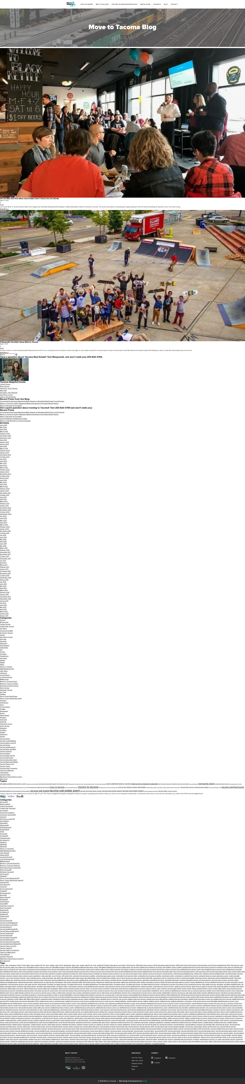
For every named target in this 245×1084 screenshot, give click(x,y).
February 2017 (4, 567)
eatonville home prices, (157, 980)
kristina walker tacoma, (223, 995)
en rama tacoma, (49, 982)
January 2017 (4, 569)
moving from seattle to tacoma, (24, 1006)
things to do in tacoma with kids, (212, 1037)
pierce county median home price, (209, 1012)
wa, (216, 1039)
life (41, 965)
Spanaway (3, 728)
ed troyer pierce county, (220, 980)
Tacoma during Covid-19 (8, 743)
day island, (57, 978)
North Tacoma (4, 386)
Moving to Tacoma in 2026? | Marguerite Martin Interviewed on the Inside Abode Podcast (29, 403)
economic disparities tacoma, (189, 980)
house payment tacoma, (234, 989)
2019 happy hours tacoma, (144, 965)
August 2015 (4, 601)
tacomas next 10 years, (55, 1037)
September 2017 (5, 559)
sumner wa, (113, 1025)
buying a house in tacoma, (111, 974)
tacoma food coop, (213, 1027)
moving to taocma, (196, 1006)
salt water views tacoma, (92, 1018)
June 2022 (3, 480)
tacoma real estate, (174, 1031)
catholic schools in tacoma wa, (152, 974)
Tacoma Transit (5, 766)
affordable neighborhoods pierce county (13, 784)
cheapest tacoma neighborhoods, (214, 974)
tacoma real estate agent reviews (91, 791)
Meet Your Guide (102, 4)
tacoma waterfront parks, (212, 1035)
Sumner (2, 737)
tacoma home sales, (123, 1029)
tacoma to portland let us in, (120, 1035)
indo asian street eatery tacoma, (196, 993)
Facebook (171, 1058)
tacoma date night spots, (91, 1027)
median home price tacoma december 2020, (24, 1001)
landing (37, 965)
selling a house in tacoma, (176, 1018)
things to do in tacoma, (170, 1037)
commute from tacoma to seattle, (84, 976)
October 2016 (4, 576)
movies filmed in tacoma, (200, 1003)
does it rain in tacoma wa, (124, 978)
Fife (1, 650)
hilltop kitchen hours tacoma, (33, 989)
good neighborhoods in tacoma (118, 784)
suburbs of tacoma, (102, 1025)
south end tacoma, (132, 1020)
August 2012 (4, 616)
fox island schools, (120, 984)
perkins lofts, (103, 1012)
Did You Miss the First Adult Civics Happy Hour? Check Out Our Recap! (29, 198)
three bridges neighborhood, (51, 1039)
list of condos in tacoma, (47, 997)
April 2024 (3, 446)
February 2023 (5, 470)
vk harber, (196, 1039)
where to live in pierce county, (69, 1044)
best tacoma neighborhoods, (143, 972)
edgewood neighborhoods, (9, 982)
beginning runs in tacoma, (48, 969)
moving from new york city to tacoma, (221, 1003)
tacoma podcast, (116, 1031)
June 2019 (3, 537)
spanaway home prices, (84, 1022)
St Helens (3, 730)
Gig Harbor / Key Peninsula (8, 393)
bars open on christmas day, (233, 967)
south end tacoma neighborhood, (150, 1020)
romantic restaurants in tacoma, (20, 1018)
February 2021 (4, 504)
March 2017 (3, 565)
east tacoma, (105, 980)
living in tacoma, (144, 997)
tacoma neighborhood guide (215, 787)
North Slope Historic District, (90, 1010)
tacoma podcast (5, 791)
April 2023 (3, 465)
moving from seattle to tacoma (71, 787)
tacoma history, (26, 1029)
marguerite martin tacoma (222, 784)
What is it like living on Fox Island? (11, 406)
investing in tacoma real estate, (231, 993)
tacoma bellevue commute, (194, 1025)
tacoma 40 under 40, (152, 1025)
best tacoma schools (63, 784)
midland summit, (154, 1001)
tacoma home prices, (55, 1029)
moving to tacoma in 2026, (163, 1006)
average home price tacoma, (191, 967)
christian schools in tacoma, (9, 976)
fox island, (50, 984)
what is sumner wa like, (160, 1041)
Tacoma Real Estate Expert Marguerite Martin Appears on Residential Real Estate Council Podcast (32, 401)
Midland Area (4, 679)
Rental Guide (145, 4)
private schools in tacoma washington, (30, 1016)
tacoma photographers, (58, 1031)
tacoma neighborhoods (233, 787)
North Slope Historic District (9, 686)
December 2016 (5, 571)
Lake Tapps (4, 671)
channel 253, (198, 974)
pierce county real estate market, (52, 1014)
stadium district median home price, (215, 1022)
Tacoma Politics (5, 754)
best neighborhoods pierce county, (11, 972)
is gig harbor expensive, (29, 995)
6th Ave (2, 620)
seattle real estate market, (159, 1018)
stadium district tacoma (168, 787)
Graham (2, 660)
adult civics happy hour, (19, 967)
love (47, 965)
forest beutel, (42, 984)
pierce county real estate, (32, 1014)
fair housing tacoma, (89, 982)
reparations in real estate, (223, 1016)
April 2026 (3, 429)
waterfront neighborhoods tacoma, (22, 1041)
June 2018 (3, 544)
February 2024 (5, 451)
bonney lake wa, (16, 974)
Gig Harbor (3, 658)
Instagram (157, 1058)
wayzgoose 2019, (82, 1041)
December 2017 (5, 552)
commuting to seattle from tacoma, (186, 976)
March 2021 (3, 501)
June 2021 (3, 497)
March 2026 (4, 431)
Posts (2, 205)
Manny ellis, (23, 999)
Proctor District (5, 707)
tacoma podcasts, (128, 1031)
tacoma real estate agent (65, 790)
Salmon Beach (4, 715)
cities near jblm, (46, 976)
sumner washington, (124, 1025)
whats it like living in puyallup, (49, 1044)
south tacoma (160, 787)
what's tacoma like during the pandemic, (26, 1044)
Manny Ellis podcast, (34, 999)
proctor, (62, 1016)
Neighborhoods (137, 1063)
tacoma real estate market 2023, (170, 1033)
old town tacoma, (183, 1010)
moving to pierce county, (53, 1006)
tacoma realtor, (228, 1033)
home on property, (104, 989)
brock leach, (26, 974)
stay (77, 965)
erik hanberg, (59, 982)
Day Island (3, 629)
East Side (3, 639)
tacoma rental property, (8, 1035)
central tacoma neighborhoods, (183, 974)
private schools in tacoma (151, 787)
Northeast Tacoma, (153, 1010)
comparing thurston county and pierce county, (213, 976)
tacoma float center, (200, 1027)
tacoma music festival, (7, 1031)
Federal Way (4, 648)
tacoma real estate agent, (207, 1031)
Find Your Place (137, 1058)
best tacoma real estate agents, (217, 972)
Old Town (3, 692)
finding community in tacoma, (150, 982)
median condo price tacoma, (136, 999)
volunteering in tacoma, (207, 1039)
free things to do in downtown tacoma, (189, 984)
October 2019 (4, 533)
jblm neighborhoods (193, 784)
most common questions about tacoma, (36, 1003)
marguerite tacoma (234, 784)
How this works (86, 4)
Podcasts (157, 4)
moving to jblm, (40, 1006)
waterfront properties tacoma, (66, 1041)
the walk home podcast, (111, 1037)
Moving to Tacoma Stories (8, 681)
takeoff (87, 965)
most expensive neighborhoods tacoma (38, 787)
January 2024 (4, 453)
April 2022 (3, 484)
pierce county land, (191, 1012)
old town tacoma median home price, (201, 1010)
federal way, (100, 982)
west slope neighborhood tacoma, (114, 1041)
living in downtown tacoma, (99, 997)
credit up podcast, (48, 978)
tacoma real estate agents (112, 791)
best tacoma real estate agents (47, 784)
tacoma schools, (32, 1035)
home (32, 965)
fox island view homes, (133, 984)
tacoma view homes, (165, 1035)
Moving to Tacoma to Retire (9, 684)
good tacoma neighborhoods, (131, 986)
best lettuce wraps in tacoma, (167, 969)
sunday (82, 965)
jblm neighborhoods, (174, 995)
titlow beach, (65, 1039)
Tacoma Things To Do (7, 764)
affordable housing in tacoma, (62, 967)
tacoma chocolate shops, (8, 1027)
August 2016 (4, 580)
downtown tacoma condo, (35, 980)
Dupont (2, 635)
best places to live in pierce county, (51, 972)
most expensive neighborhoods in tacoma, (91, 1003)
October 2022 (4, 476)
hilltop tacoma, (64, 989)
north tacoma (122, 787)
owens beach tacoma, (31, 1012)
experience (12, 965)
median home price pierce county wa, (200, 999)
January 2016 (4, 595)
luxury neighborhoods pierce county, (222, 997)
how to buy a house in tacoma (144, 784)
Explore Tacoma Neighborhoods (124, 4)
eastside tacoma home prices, (132, 980)
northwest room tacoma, (168, 1010)
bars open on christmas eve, (9, 969)
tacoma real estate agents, (27, 1033)
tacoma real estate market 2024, (192, 1033)
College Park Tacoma (7, 626)
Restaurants (4, 711)
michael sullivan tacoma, (135, 1001)
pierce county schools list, (101, 1014)
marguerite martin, (47, 999)
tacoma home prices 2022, (71, 1029)
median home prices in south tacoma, (102, 1001)
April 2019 (3, 542)
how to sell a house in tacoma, (137, 993)
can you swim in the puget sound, (131, 974)
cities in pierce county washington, (29, 976)
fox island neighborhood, (91, 984)
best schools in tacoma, (94, 972)
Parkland (3, 694)
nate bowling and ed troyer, (9, 1008)
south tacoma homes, (12, 1022)
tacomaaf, (33, 1037)
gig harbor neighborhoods (100, 784)
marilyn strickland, (90, 999)
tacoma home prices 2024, (107, 1029)
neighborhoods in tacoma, (128, 1008)
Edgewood (3, 643)
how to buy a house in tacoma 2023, (122, 991)
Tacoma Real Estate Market (9, 762)
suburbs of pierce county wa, (86, 1025)
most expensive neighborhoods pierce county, (120, 1003)
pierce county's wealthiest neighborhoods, (192, 1014)
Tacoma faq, (189, 1027)
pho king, (111, 1012)
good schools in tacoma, (113, 986)
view (94, 965)
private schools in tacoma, (9, 1016)
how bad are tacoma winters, (25, 991)
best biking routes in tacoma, (67, 969)
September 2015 (5, 599)
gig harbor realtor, (62, 986)
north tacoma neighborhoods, (137, 1010)
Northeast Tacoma (6, 690)
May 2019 (3, 539)
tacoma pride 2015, (161, 1031)
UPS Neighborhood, (95, 1039)
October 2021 (4, 495)
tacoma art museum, (166, 1025)
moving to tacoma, (67, 1006)
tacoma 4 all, (140, 1025)
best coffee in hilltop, (98, 969)
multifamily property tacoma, (212, 1006)
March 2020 (4, 525)
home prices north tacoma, (120, 989)
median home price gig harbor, (178, 999)
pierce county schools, (85, 1014)
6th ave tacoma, (5, 967)
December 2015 (5, 597)
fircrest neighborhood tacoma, (215, 982)
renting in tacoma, (209, 1016)
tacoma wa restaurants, (180, 1035)
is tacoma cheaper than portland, (84, 995)
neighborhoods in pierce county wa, (107, 1008)
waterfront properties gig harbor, (45, 1041)
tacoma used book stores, (149, 1035)
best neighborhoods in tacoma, (211, 969)
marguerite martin (206, 783)
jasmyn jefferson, (161, 995)
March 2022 (4, 487)
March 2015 (4, 611)
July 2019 (3, 535)
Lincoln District (5, 675)
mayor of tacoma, (113, 999)
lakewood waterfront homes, (29, 997)
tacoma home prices (186, 787)
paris (56, 965)
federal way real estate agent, (131, 982)
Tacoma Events (5, 745)
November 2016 (5, 573)
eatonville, (145, 980)
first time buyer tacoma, (16, 984)
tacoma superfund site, (89, 1035)
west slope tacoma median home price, (139, 1041)
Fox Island (3, 654)
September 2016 (5, 578)
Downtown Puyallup (6, 631)
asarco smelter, (177, 967)
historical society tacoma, (77, 989)
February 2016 (4, 592)
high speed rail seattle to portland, (225, 986)
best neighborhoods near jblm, (232, 969)
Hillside (2, 662)
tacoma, (133, 1025)
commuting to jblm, (168, 976)
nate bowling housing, (25, 1008)
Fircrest (2, 652)
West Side (3, 391)
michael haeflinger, (120, 1001)
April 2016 (3, 588)
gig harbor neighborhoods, (232, 984)
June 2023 (3, 461)
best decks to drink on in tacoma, (132, 969)
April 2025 (3, 440)
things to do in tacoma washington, (189, 1037)
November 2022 (5, 474)
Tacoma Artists (5, 739)
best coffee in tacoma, (113, 969)
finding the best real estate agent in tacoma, (175, 982)
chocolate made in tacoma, (234, 974)
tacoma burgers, (235, 1025)
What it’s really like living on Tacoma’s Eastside (15, 421)
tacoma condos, (68, 1027)
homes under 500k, (219, 989)
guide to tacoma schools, (183, 986)
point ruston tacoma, (236, 1014)
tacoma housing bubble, (138, 1029)
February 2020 (5, 527)
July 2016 (3, 582)
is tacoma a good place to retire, (47, 995)
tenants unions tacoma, (71, 1037)
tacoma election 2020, (147, 1027)
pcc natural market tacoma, (90, 1012)
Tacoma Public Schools (7, 756)
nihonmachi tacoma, (12, 1010)
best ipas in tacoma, (150, 969)
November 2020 (5, 510)
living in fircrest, (113, 997)
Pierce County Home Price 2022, (138, 1012)
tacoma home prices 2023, (89, 1029)
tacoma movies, (238, 1029)
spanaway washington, (156, 1022)
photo (61, 965)
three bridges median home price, (30, 1039)
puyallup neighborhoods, (136, 1016)
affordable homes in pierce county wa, (39, 967)
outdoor (52, 965)
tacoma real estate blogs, (44, 1033)
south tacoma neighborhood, (29, 1022)
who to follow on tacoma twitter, (122, 1044)
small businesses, (11, 1020)
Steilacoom (3, 734)
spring (73, 965)
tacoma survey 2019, (104, 1035)
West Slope (4, 779)
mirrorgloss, (189, 1001)
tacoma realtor (163, 791)
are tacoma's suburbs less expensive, (143, 967)
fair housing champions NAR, (73, 982)
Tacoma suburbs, (75, 1035)
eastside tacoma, (116, 980)
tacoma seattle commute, (46, 1035)
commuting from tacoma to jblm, (127, 976)
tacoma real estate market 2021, (125, 1033)
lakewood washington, (12, 997)
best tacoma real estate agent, (163, 972)
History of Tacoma (6, 667)
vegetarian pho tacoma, (166, 1039)
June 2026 (3, 425)
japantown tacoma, (149, 995)
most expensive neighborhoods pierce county (16, 787)
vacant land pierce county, (110, 1039)
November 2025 (5, 438)
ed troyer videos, (233, 980)
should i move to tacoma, (216, 1018)
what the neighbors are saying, (198, 1041)
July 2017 (3, 561)
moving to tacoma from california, (85, 1006)
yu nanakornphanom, (158, 1044)
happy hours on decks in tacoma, (203, 986)
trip (91, 965)
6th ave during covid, (205, 965)
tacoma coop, (78, 1027)
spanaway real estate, (141, 1022)
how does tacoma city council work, (47, 991)
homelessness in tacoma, (137, 989)
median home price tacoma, (222, 999)
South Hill (3, 722)
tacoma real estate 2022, (189, 1031)
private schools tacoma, (51, 1016)
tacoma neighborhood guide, (24, 1031)
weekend (100, 965)
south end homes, (83, 1020)
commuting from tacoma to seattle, (150, 976)
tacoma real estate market (133, 791)
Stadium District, (197, 1022)
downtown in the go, (160, 978)
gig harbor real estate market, (46, 986)
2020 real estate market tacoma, (164, 965)
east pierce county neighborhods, (78, 980)
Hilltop (2, 665)
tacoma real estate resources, (213, 1033)
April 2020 (3, 523)
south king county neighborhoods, (184, 1020)
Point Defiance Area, (213, 1014)
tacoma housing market (201, 787)
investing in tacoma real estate (180, 784)
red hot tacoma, (197, 1016)
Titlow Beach (4, 773)
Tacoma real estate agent (8, 760)
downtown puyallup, (188, 978)
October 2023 (4, 457)
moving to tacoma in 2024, (145, 1006)
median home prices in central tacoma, (52, 1001)
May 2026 (3, 427)
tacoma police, (139, 1031)
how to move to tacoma (164, 784)
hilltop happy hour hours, (16, 989)
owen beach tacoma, (17, 1012)
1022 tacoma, (131, 965)
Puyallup (2, 709)
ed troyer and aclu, (205, 980)
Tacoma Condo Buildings (8, 741)
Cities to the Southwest (8, 397)
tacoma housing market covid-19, (173, 1029)
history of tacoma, (92, 989)
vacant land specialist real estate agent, (132, 1039)
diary (6, 965)
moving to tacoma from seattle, (107, 1006)
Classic (2, 965)
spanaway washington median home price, (178, 1022)
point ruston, (224, 1014)
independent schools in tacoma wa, (174, 993)
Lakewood (3, 673)
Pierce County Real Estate (8, 696)
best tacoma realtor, (235, 972)
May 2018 (3, 546)
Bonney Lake (4, 622)
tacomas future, (41, 1037)
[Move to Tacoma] (71, 4)
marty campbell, (101, 999)
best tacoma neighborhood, (124, 972)
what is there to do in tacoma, (178, 1041)
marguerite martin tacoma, (62, 999)
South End (3, 720)
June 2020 (3, 518)
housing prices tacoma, (8, 991)
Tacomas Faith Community (8, 768)
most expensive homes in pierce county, (63, 1003)
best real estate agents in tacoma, (74, 972)
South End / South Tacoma (8, 388)
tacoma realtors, (239, 1033)
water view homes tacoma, (227, 1039)
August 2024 (4, 444)
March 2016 (4, 590)
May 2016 (3, 586)
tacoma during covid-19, (108, 1027)
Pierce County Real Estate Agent (11, 698)
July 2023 (3, 459)
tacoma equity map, (161, 1027)
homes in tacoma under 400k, (171, 989)
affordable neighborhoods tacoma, (110, 967)
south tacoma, (224, 1020)
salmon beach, (79, 1018)
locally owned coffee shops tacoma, (198, 997)
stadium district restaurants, (21, 1025)
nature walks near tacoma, (41, 1008)
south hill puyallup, (167, 1020)
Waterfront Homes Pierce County (11, 777)
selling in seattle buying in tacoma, (196, 1018)
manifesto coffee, (13, 999)
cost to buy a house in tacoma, (16, 978)
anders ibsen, (126, 967)
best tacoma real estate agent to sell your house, (190, 972)
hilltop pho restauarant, (51, 989)
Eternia (133, 1081)
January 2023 (4, 472)
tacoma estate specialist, (176, 1027)
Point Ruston (4, 703)
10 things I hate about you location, (114, 965)
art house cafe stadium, (164, 967)
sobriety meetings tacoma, (42, 1020)
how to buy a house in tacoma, (100, 991)
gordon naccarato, (147, 986)
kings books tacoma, (209, 995)
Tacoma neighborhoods (7, 747)
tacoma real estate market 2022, (147, 1033)
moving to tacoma (88, 787)
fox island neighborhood (89, 784)
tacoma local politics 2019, (193, 1029)
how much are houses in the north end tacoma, (74, 991)
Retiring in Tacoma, (238, 1016)
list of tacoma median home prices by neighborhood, (72, 997)
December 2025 (5, 436)
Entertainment (4, 646)
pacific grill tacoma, (45, 1012)
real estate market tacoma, (183, 1016)
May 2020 (3, 520)
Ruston (2, 713)
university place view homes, (79, 1039)
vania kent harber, (152, 1039)
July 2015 (3, 603)
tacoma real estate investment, (63, 1033)
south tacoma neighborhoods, (49, 1022)
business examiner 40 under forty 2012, (69, 974)
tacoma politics (26, 791)
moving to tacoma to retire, (181, 1006)
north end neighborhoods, (51, 1010)
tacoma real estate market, (83, 1033)
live (44, 965)
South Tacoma (4, 726)
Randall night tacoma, (152, 1016)
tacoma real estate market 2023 (151, 791)
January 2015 (4, 614)
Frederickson (4, 656)
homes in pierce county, (153, 989)
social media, (55, 1020)
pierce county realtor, (71, 1014)
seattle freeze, (145, 1018)
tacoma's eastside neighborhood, (18, 1037)
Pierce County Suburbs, (118, 1014)
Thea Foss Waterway (7, 770)
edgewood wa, (38, 982)
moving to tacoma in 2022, (127, 1006)
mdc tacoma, (123, 999)
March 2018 (3, 548)
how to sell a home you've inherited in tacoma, (112, 993)
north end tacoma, (66, 1010)
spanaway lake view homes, (101, 1022)
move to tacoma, (168, 1003)
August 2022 (4, 478)
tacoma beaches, (179, 1025)
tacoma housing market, (154, 1029)
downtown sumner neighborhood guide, (221, 978)
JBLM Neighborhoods (7, 669)
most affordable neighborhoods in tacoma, (221, 1001)
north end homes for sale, (34, 1010)
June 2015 (3, 605)
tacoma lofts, (206, 1029)
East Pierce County (6, 395)
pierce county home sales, (176, 1012)
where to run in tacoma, (103, 1044)
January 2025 (4, 442)
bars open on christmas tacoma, (29, 969)
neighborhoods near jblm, (197, 1008)
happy (28, 965)
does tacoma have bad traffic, (143, 978)
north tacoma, (104, 1010)
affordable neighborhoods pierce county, (85, 967)
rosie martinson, (36, 1018)
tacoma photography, (73, 1031)
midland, (146, 1001)
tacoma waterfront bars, (196, 1035)
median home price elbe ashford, (157, 999)
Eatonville (3, 641)
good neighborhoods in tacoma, (94, 986)
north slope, (77, 1010)
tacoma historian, (15, 1029)
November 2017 (5, 554)
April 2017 (3, 563)
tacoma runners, (21, 1035)
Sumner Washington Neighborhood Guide (13, 419)
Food (23, 965)
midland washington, (178, 1001)
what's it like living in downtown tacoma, (222, 1041)
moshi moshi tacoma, (200, 1001)
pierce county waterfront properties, (166, 1014)
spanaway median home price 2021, (122, 1022)
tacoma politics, (149, 1031)
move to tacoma (57, 787)
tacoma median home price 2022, (222, 1029)
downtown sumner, (201, 978)
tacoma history (177, 787)
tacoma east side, (122, 1027)
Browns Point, (35, 974)
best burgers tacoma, (84, 969)
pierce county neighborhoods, (14, 1014)
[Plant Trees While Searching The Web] (122, 123)
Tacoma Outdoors (6, 751)
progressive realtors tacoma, (90, 1016)
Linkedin (157, 1063)
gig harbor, (220, 984)
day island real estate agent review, (73, 978)
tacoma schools (172, 791)
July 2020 (3, 516)
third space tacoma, (12, 1039)
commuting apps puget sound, (106, 976)
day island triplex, (90, 978)
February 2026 (5, 434)
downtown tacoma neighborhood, (55, 980)
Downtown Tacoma (6, 633)
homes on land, (187, 989)
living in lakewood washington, (129, 997)
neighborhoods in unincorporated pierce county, (152, 1008)
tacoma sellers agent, (62, 1035)
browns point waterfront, (48, 974)
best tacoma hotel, (108, 972)
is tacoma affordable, (65, 995)
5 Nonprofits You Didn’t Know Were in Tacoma (19, 342)
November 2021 (5, 493)
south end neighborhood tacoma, (100, 1020)
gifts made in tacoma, (209, 984)
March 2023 (4, 468)
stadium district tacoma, (39, 1025)
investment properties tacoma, (10, 995)
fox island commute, (60, 984)
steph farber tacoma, (54, 1025)
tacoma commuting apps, (54, 1027)
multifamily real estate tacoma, (232, 1006)
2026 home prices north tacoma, (187, 965)
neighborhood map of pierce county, (62, 1008)
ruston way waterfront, (66, 1018)
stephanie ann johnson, (69, 1025)
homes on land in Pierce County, (202, 989)
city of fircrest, (57, 976)
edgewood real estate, (25, 982)
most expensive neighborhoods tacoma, (149, 1003)
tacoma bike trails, (209, 1025)
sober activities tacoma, (25, 1020)
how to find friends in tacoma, (222, 991)
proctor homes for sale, (72, 1016)
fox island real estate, (106, 984)
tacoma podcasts (16, 791)
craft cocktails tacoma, (34, 978)
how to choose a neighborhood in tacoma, (174, 991)
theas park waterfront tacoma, (129, 1037)
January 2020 (4, 529)
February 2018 (4, 550)
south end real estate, (118, 1020)
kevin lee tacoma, (196, 995)
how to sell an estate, (155, 993)
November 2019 (5, 531)
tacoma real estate (39, 790)
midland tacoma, (165, 1001)
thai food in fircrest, (85, 1037)
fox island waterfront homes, (150, 984)
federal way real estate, (113, 982)
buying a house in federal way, (93, 974)
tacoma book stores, (223, 1025)
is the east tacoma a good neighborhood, (129, 995)
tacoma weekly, (226, 1035)
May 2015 (3, 607)
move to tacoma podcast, (183, 1003)
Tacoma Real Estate (6, 758)
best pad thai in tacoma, (31, 972)
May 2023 (3, 463)
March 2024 (4, 448)
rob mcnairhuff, (5, 1018)
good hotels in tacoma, (76, 986)
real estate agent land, (166, 1016)
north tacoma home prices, (118, 1010)
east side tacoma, (95, 980)
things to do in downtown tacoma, (150, 1037)
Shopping (3, 718)
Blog (166, 4)
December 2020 (5, 508)
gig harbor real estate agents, (26, 986)
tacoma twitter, (135, 1035)
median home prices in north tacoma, (77, 1001)
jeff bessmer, (185, 995)
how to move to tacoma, (39, 993)
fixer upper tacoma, (31, 984)
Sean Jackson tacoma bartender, (112, 1018)
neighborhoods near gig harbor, (178, 1008)
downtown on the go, (174, 978)
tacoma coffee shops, (38, 1027)
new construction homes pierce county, (219, 1008)
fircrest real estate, (231, 982)
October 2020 (5, 512)
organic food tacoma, (233, 1010)
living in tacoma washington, (159, 997)
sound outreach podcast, (68, 1020)
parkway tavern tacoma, (73, 1012)
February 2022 (5, 489)
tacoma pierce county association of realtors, (95, 1031)
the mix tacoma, (97, 1037)
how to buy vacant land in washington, (147, 991)
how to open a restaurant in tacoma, (85, 993)
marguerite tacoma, (77, 999)
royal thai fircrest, (48, 1018)
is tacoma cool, (100, 995)
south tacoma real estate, (67, 1022)
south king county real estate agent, (208, 1020)
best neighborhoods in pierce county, (189, 969)
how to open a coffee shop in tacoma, (60, 993)
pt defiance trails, (122, 1016)
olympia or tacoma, (219, 1010)
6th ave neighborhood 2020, (221, 965)
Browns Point (72, 784)
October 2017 (4, 556)
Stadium (2, 732)
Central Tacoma (5, 384)
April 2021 (3, 499)
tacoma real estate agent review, (227, 1031)
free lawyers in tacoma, (168, 984)
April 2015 (3, 609)
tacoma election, (134, 1027)
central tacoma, (168, 974)
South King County (6, 724)
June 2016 (3, 584)
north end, (22, 1010)
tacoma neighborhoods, (42, 1031)
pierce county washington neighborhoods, (140, 1014)
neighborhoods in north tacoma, (85, 1008)
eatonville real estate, (172, 980)
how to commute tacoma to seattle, (200, 991)
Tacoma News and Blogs (8, 749)
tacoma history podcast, (39, 1029)
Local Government (6, 677)
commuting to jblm (79, 784)
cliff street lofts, (67, 976)
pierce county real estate (136, 787)
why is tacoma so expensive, (142, 1044)
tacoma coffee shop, (24, 1027)
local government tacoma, (177, 997)
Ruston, (56, 1018)
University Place (5, 775)
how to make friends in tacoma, (20, 993)
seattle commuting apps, (131, 1018)
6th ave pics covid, (237, 965)
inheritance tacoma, (214, 993)
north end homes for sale (112, 787)
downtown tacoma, (20, 980)
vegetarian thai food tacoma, (183, 1039)
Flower (19, 965)
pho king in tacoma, (121, 1012)
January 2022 (4, 491)
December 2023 (5, 455)
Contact (174, 4)
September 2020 (5, 514)
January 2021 (4, 506)
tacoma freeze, (225, 1027)
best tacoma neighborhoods (32, 784)
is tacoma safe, (110, 995)
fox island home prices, (75, 984)
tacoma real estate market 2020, (103, 1033)
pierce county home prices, (158, 1012)
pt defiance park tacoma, (108, 1016)
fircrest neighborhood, (197, 982)
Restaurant (67, 965)
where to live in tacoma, (87, 1044)
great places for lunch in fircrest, (164, 986)
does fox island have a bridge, (106, 978)
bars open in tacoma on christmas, (212, 967)
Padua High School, (58, 1012)
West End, (91, 1041)
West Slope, (99, 1041)
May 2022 (3, 482)
